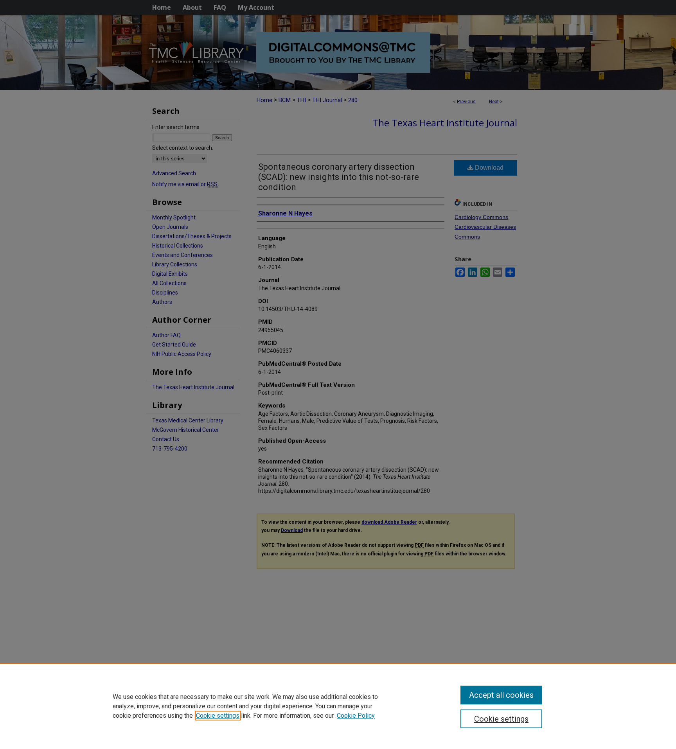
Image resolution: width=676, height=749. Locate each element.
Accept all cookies (501, 695)
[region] (338, 706)
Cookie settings (217, 715)
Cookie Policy (356, 715)
